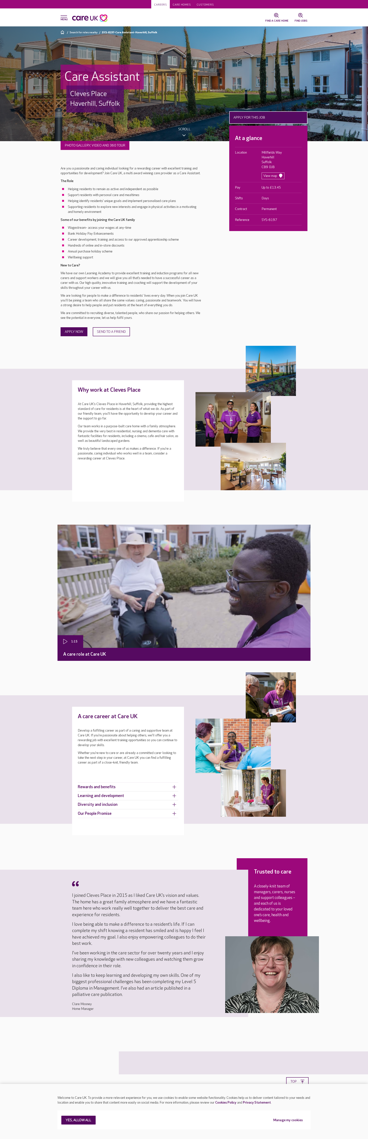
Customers (205, 4)
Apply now (74, 332)
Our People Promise (95, 813)
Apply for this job (249, 118)
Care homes (182, 4)
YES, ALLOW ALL (78, 1120)
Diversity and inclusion (97, 804)
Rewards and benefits (97, 787)
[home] (63, 32)
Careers (160, 4)
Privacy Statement (257, 1103)
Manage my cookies (288, 1120)
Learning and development (101, 795)
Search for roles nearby (84, 32)
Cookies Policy (225, 1103)
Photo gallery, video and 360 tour (95, 145)
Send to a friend (111, 332)
